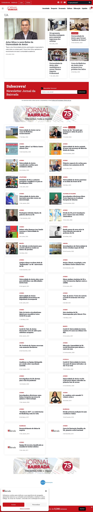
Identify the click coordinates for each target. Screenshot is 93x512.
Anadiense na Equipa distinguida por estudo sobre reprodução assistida (30, 363)
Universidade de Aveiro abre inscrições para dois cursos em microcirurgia (30, 198)
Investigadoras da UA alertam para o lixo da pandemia (29, 379)
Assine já (14, 2)
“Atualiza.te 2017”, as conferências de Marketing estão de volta (31, 412)
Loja (21, 2)
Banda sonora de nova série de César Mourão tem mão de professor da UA (73, 231)
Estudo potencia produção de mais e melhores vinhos (75, 412)
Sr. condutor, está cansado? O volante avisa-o (73, 396)
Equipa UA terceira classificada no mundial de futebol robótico (31, 446)
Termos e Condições (25, 508)
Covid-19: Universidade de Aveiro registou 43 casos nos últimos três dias (75, 330)
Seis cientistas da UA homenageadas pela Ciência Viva (74, 313)
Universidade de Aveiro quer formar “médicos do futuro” (78, 38)
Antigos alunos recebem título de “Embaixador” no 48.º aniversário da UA (31, 264)
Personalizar (36, 504)
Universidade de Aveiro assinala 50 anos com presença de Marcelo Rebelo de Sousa (75, 148)
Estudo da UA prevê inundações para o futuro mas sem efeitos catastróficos (74, 214)
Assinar (82, 509)
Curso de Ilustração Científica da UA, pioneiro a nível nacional (74, 429)
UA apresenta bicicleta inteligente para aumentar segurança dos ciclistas (56, 37)
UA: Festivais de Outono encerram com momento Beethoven (31, 346)
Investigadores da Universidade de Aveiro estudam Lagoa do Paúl (75, 247)
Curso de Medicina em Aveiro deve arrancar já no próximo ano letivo (78, 66)
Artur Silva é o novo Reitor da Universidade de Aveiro (19, 43)
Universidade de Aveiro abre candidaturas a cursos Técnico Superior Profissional (55, 68)
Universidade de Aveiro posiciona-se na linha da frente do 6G (75, 180)
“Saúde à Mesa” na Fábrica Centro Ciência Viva (31, 147)
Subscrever (81, 92)
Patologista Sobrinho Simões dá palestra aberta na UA (30, 213)
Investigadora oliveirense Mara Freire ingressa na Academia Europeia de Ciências (74, 198)
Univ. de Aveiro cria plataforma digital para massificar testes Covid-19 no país (30, 314)
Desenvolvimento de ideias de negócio (29, 429)
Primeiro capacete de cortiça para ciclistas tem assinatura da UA (75, 164)
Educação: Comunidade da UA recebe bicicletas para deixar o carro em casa (73, 347)
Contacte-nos (5, 2)
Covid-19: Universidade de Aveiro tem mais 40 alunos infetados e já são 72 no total (74, 363)
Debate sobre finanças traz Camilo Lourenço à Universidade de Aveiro (31, 231)
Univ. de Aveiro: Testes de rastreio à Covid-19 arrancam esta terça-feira (75, 297)
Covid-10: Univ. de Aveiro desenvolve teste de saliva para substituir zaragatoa (30, 330)
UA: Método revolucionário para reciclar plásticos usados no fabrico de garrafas (30, 247)
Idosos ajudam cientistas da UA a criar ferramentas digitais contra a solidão (75, 281)
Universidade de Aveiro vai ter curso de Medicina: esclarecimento (29, 131)
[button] (46, 491)
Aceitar (13, 504)
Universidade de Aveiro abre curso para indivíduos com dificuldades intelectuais (31, 281)
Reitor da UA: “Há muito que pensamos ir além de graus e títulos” (73, 131)
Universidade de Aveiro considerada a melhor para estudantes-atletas (28, 164)
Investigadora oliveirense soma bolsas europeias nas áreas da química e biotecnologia (30, 397)
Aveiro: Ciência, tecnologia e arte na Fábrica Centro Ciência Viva (74, 263)
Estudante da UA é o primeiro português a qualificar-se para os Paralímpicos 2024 (30, 181)
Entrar (28, 2)
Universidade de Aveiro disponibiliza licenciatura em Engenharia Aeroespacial (29, 297)
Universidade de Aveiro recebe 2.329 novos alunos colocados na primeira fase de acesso (74, 380)
